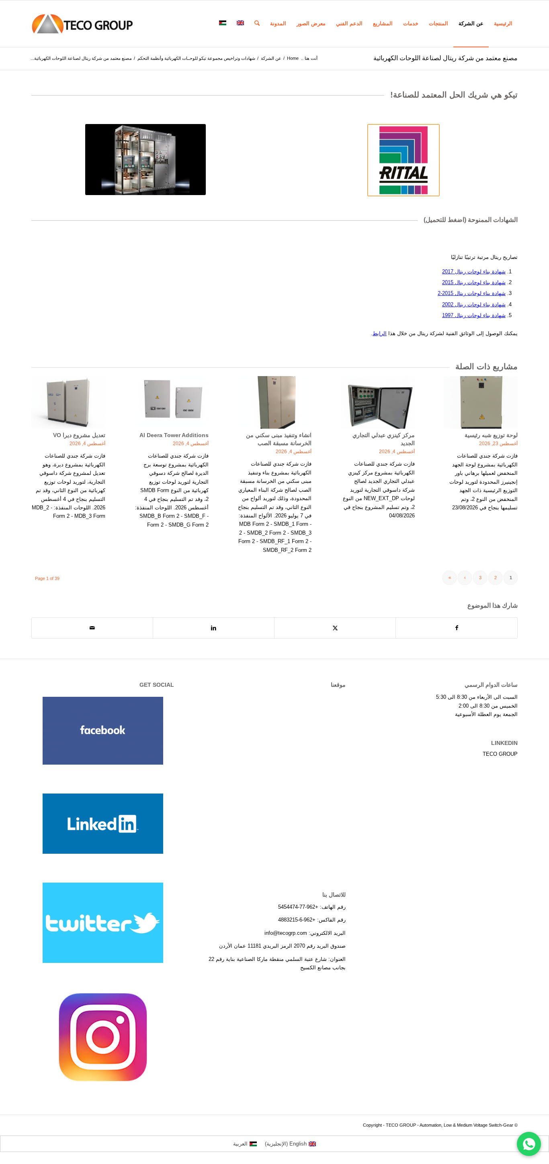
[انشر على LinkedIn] (213, 628)
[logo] (82, 23)
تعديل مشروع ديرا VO (79, 435)
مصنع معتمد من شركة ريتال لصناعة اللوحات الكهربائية (445, 58)
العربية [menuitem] (240, 1144)
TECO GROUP (500, 754)
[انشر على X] (334, 628)
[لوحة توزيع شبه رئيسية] (481, 402)
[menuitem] (503, 23)
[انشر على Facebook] (456, 628)
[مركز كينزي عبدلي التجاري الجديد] (378, 402)
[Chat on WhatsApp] (529, 1144)
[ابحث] (257, 23)
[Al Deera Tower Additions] (172, 402)
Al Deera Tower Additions (174, 435)
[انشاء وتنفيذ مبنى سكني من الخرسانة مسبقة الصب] (274, 402)
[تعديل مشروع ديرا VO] (68, 402)
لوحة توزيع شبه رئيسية (491, 435)
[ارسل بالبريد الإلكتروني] (92, 628)
